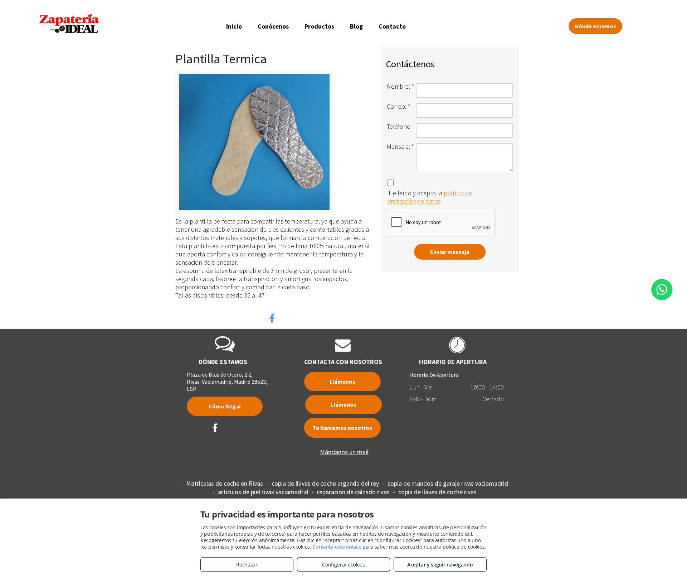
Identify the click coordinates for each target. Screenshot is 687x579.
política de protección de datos (429, 197)
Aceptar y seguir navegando (440, 564)
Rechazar (247, 564)
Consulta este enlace (336, 546)
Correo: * (398, 106)
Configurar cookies (343, 564)
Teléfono (398, 126)
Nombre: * (400, 86)
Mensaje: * (400, 146)
